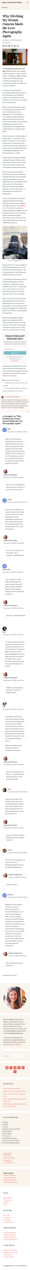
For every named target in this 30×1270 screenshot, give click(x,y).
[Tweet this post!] (6, 46)
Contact (5, 1202)
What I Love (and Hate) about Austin (14, 1091)
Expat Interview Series (10, 1250)
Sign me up (15, 353)
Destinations (7, 1160)
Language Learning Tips (10, 1252)
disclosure (5, 376)
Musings (7, 380)
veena (10, 850)
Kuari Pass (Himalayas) (10, 1182)
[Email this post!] (18, 46)
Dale (4, 632)
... (28, 410)
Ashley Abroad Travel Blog (12, 2)
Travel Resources (8, 1162)
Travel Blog (7, 1155)
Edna (9, 789)
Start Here (6, 1215)
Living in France (8, 1255)
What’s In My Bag (8, 1158)
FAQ (4, 1204)
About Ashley (7, 1153)
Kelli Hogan (6, 569)
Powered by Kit (15, 361)
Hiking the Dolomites (9, 1180)
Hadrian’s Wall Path (9, 1175)
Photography (15, 380)
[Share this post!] (3, 46)
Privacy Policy (7, 1200)
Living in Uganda (8, 1257)
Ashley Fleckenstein (10, 475)
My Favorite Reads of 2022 (11, 1088)
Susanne (10, 894)
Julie (4, 707)
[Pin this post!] (12, 46)
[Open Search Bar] (27, 2)
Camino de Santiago (9, 1177)
